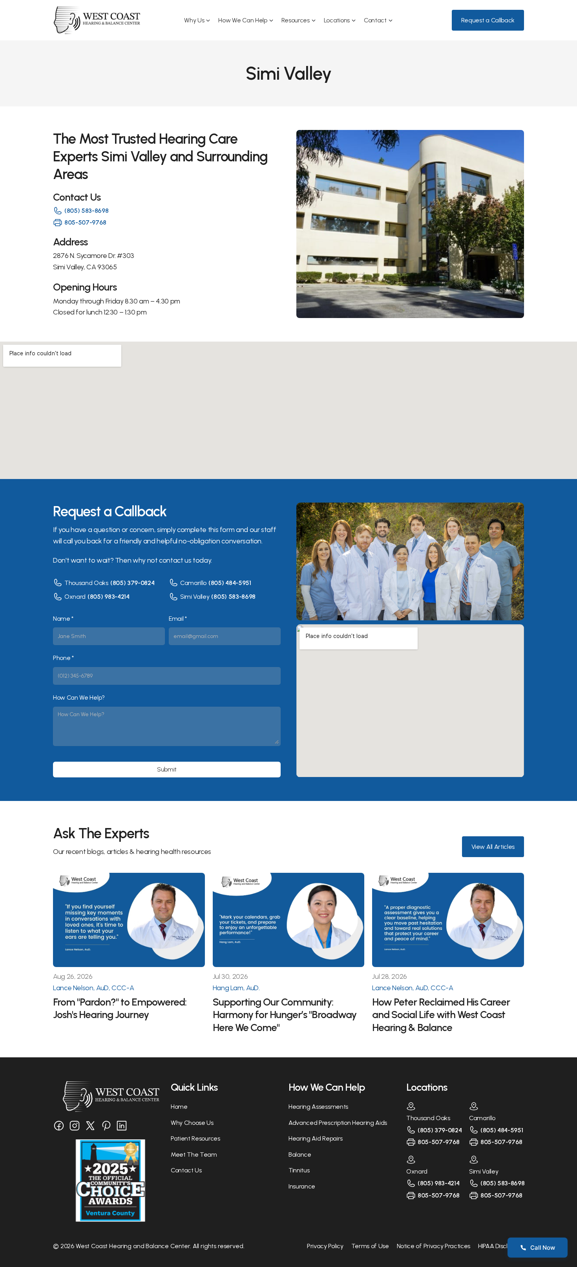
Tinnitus (298, 1170)
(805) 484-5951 (229, 583)
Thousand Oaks (86, 583)
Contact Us (186, 1170)
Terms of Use (370, 1246)
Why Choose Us (192, 1122)
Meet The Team (194, 1154)
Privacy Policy (325, 1246)
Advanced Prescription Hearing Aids (337, 1122)
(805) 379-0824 (132, 583)
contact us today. (185, 560)
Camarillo (193, 583)
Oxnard (75, 596)
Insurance (301, 1186)
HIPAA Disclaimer (501, 1246)
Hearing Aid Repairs (315, 1138)
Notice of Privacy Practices (433, 1246)
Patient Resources (195, 1138)
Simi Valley (194, 596)
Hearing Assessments (318, 1106)
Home (179, 1106)
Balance (299, 1154)
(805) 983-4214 (109, 596)
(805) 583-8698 (86, 210)
